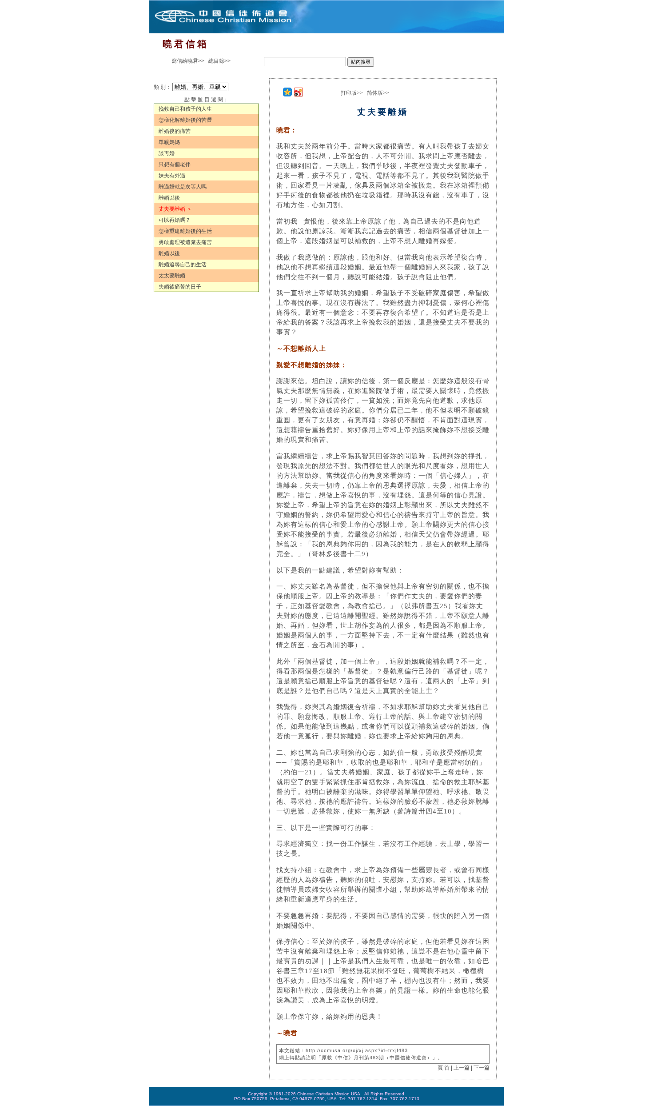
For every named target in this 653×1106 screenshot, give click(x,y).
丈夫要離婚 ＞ (175, 209)
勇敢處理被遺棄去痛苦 (185, 242)
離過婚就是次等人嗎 (183, 187)
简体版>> (378, 93)
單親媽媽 (169, 142)
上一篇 (462, 1068)
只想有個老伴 (175, 164)
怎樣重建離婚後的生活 (185, 231)
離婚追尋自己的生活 (183, 264)
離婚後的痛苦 (175, 131)
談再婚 (167, 153)
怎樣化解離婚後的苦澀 (185, 120)
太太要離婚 (172, 275)
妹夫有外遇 (172, 175)
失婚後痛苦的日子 (180, 287)
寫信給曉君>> (187, 61)
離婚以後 (169, 198)
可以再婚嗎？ (175, 220)
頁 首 (444, 1068)
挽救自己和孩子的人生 (185, 109)
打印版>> (352, 93)
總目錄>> (219, 61)
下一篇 (482, 1068)
